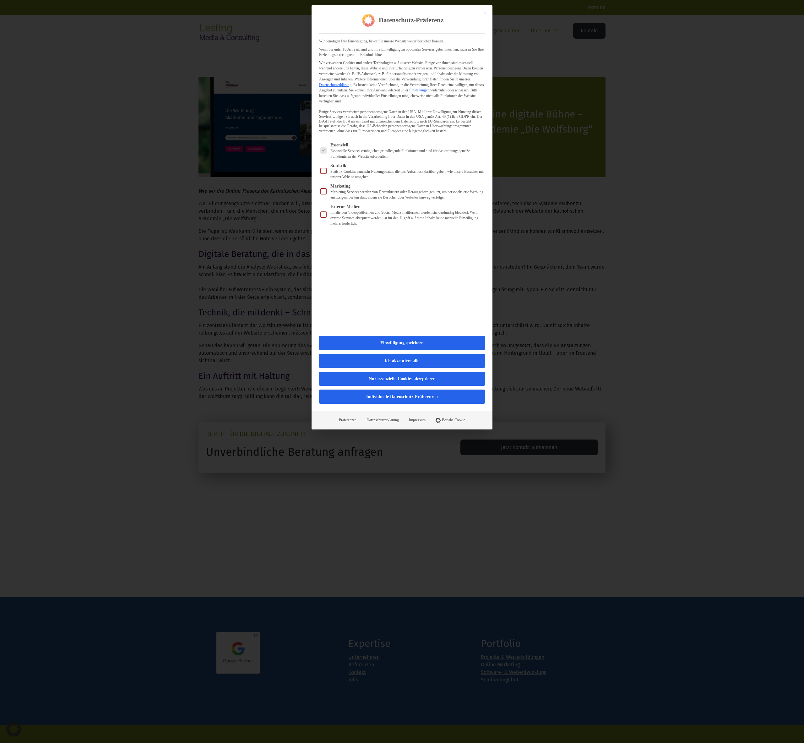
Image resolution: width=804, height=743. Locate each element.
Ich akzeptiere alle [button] (402, 360)
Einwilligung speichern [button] (402, 343)
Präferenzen (347, 420)
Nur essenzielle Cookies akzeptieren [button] (402, 378)
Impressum (417, 420)
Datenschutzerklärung (335, 85)
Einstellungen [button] (419, 90)
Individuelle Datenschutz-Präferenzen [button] (402, 396)
